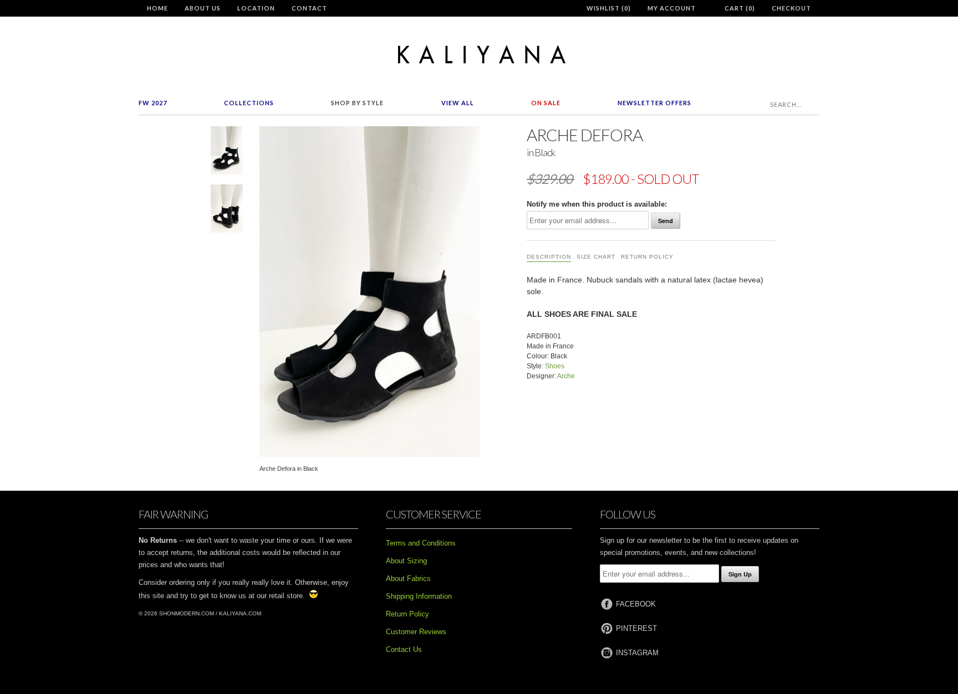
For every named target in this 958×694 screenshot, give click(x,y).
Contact (309, 8)
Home (157, 8)
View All (457, 102)
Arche (566, 376)
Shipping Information (419, 596)
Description (549, 257)
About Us (203, 8)
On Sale (545, 102)
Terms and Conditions (421, 543)
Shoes (554, 366)
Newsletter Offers (654, 102)
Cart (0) (740, 8)
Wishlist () (609, 8)
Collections (249, 102)
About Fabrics (408, 578)
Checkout (791, 8)
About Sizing (406, 561)
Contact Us (404, 649)
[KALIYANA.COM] (479, 54)
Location (256, 8)
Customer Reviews (416, 632)
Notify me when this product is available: (597, 204)
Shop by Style (357, 102)
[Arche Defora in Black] (227, 152)
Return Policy (647, 257)
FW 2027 (153, 102)
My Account (672, 8)
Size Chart (596, 257)
